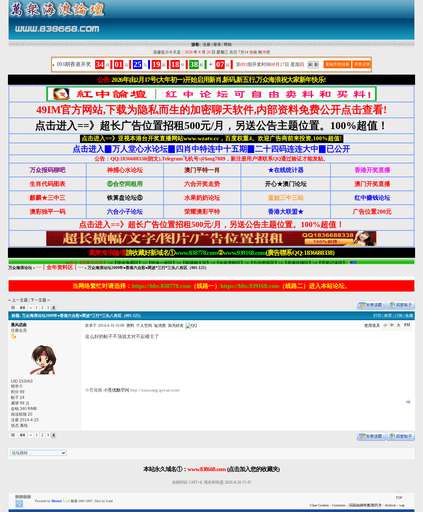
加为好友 (176, 325)
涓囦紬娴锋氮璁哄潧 (365, 505)
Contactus (338, 505)
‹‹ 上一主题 (18, 300)
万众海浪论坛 (20, 267)
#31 (407, 325)
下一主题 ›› (40, 300)
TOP (399, 497)
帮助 (228, 44)
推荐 (388, 315)
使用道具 (372, 325)
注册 (207, 44)
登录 (217, 44)
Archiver (390, 505)
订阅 (399, 315)
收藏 (409, 315)
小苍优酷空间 (116, 390)
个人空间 (144, 325)
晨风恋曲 (19, 325)
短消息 (160, 325)
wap (401, 505)
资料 (130, 325)
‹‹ (30, 307)
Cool (109, 501)
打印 (377, 315)
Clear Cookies (319, 505)
